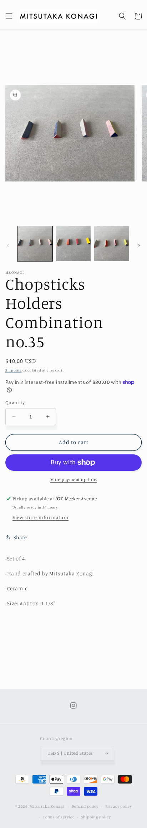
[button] (9, 16)
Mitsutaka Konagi (47, 806)
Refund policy (85, 806)
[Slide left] (8, 245)
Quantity (15, 402)
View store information (40, 517)
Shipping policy (96, 816)
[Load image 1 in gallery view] (34, 243)
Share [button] (20, 537)
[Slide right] (139, 245)
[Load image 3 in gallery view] (111, 243)
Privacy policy (118, 806)
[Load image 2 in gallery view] (73, 243)
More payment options (73, 479)
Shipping (13, 370)
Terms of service (58, 816)
